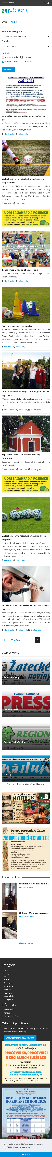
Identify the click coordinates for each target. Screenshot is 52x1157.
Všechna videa (26, 943)
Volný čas (7, 989)
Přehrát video (27, 887)
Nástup (7, 774)
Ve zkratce (8, 993)
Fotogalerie (8, 999)
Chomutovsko (12, 57)
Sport (6, 976)
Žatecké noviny (11, 677)
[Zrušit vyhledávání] (48, 3)
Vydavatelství (9, 1009)
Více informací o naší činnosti (20, 1037)
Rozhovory (8, 983)
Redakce (8, 203)
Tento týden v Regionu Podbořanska (20, 270)
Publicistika (8, 986)
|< (5, 640)
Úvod (4, 21)
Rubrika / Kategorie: (12, 31)
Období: (6, 41)
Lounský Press (11, 709)
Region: (5, 53)
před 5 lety (23, 134)
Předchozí (15, 640)
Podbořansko (11, 61)
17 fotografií (36, 409)
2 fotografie (36, 630)
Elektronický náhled (11, 1016)
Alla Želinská (9, 134)
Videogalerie (9, 996)
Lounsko (27, 57)
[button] (31, 1147)
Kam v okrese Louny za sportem (17, 326)
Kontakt (7, 1013)
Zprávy (6, 973)
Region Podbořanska (14, 742)
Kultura (7, 980)
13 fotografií (36, 469)
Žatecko (27, 61)
